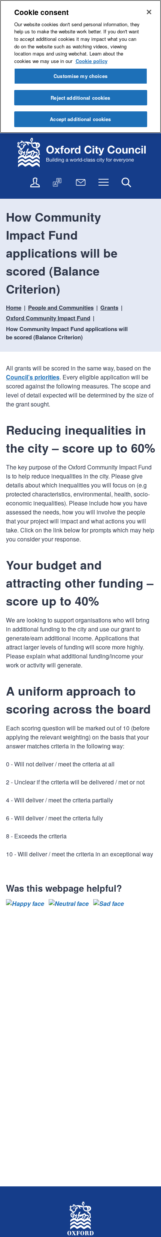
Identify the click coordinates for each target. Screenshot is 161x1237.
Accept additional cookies (80, 119)
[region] (80, 66)
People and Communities (61, 307)
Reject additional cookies (80, 97)
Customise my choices (80, 75)
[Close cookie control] (149, 12)
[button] (25, 903)
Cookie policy (91, 60)
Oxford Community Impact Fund (48, 318)
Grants (109, 307)
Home (13, 307)
